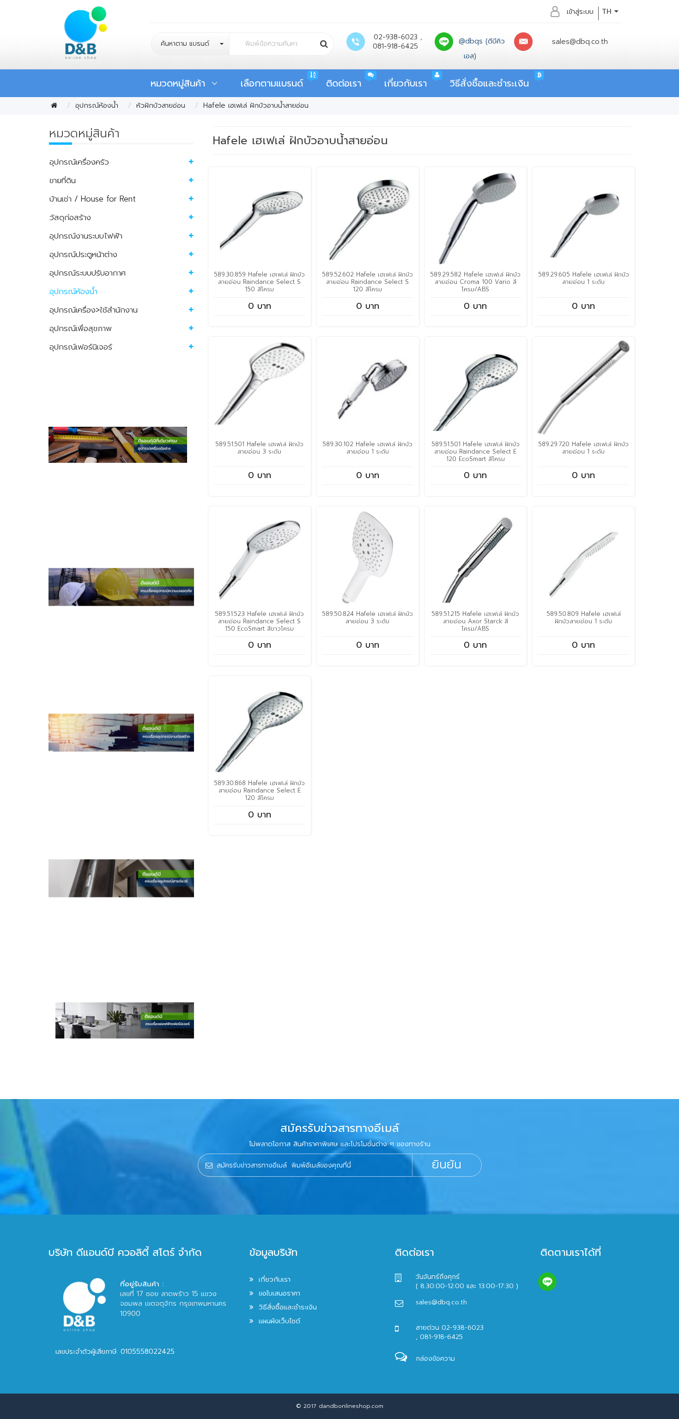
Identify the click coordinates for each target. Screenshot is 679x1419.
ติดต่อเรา (343, 83)
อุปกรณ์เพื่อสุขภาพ (80, 328)
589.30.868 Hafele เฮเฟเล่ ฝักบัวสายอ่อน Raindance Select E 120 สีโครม (259, 790)
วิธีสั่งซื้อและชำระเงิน (489, 83)
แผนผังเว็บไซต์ (279, 1321)
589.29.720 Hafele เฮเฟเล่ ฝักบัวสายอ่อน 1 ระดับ (583, 448)
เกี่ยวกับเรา (405, 83)
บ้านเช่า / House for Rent (92, 199)
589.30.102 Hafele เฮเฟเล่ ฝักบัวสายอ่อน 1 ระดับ (367, 448)
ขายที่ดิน (62, 180)
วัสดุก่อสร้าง (70, 217)
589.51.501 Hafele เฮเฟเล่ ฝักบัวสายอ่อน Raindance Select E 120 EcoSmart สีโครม (475, 451)
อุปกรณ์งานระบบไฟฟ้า (85, 236)
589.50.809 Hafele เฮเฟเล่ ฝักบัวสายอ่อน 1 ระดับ (583, 617)
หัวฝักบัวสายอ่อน (160, 105)
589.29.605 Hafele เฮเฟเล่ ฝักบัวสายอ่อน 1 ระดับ (583, 278)
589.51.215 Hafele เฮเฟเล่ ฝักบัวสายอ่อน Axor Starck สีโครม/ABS (475, 621)
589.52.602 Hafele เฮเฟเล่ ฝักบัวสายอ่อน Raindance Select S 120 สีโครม (367, 282)
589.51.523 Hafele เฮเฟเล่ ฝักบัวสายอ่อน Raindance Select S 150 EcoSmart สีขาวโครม (259, 621)
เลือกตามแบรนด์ (272, 83)
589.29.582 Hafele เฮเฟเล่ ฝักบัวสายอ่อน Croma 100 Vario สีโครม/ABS (475, 282)
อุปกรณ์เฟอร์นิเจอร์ (80, 347)
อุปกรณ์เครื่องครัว (79, 162)
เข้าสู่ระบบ (580, 11)
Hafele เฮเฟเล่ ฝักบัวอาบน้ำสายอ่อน (256, 105)
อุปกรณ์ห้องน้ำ (96, 105)
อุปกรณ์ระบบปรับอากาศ (87, 273)
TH (608, 11)
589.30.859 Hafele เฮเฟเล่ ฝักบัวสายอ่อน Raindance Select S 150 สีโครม (259, 282)
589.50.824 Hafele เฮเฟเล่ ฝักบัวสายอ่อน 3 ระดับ (367, 617)
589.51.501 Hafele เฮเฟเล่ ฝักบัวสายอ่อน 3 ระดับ (259, 448)
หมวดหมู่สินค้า (181, 83)
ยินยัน (446, 1164)
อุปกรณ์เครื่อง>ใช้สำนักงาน (93, 310)
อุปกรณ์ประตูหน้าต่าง (83, 254)
